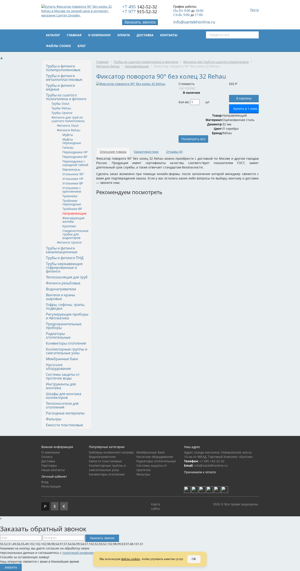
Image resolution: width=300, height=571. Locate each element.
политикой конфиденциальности (87, 553)
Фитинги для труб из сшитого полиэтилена (68, 119)
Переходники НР (74, 152)
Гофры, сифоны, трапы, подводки (65, 306)
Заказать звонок (140, 22)
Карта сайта (155, 506)
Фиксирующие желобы (73, 220)
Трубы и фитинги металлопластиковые (64, 77)
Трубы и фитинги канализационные (61, 250)
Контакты (168, 35)
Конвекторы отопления (66, 343)
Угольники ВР (72, 183)
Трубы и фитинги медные (60, 87)
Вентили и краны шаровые (60, 297)
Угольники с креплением (71, 189)
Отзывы (174, 152)
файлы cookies (130, 559)
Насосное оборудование (58, 366)
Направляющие (74, 213)
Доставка (145, 35)
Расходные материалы (65, 413)
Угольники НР (72, 179)
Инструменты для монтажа (61, 386)
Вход (44, 482)
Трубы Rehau (61, 108)
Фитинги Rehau (68, 130)
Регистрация (51, 486)
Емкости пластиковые (64, 425)
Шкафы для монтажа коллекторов (63, 395)
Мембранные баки (62, 358)
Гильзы (67, 147)
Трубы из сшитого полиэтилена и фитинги (66, 97)
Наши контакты (53, 470)
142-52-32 (139, 6)
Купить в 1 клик (245, 109)
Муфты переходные (71, 141)
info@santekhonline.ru (194, 22)
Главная (74, 35)
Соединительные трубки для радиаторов (75, 234)
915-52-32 (139, 11)
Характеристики (146, 152)
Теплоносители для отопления (62, 405)
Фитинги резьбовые (63, 283)
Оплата (123, 35)
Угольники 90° (73, 174)
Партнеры (49, 465)
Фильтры (53, 419)
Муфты (67, 135)
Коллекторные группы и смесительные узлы (66, 351)
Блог (82, 46)
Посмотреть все (193, 139)
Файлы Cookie (58, 46)
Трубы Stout (60, 103)
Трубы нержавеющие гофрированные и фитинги (64, 267)
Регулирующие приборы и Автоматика (67, 316)
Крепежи (69, 226)
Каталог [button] (53, 35)
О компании (99, 35)
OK (194, 559)
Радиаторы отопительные (58, 335)
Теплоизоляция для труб (67, 277)
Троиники (69, 196)
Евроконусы (71, 169)
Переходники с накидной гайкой (75, 163)
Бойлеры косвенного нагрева (111, 452)
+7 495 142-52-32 (211, 461)
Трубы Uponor (62, 113)
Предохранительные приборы (63, 326)
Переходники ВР (74, 157)
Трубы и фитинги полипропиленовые (63, 68)
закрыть (11, 567)
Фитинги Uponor (69, 242)
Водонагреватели (61, 289)
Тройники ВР (72, 209)
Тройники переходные (71, 202)
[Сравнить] (212, 102)
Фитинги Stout (68, 125)
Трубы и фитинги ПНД (64, 257)
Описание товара (113, 152)
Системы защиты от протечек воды (63, 376)
